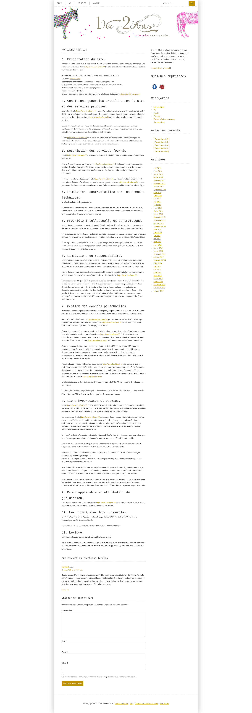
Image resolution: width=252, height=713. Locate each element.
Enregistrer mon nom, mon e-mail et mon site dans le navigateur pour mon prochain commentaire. (99, 677)
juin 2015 (157, 236)
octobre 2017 (158, 187)
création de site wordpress (130, 94)
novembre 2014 (159, 254)
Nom (64, 641)
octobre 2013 (158, 291)
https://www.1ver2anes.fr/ (95, 67)
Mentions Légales (121, 704)
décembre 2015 (159, 217)
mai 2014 (157, 269)
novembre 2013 (159, 288)
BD (70, 3)
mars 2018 (158, 171)
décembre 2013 (159, 285)
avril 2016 (157, 205)
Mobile (96, 3)
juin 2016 (157, 199)
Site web (65, 663)
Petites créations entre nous (164, 119)
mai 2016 (157, 202)
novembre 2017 (159, 183)
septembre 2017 (160, 190)
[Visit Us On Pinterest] (162, 90)
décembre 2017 (159, 180)
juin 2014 (157, 266)
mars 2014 (158, 276)
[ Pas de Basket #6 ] (161, 139)
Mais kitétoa (156, 68)
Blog (59, 3)
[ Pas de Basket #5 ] (161, 142)
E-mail (65, 652)
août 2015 (157, 230)
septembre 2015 (160, 226)
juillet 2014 (158, 263)
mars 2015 (158, 245)
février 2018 (158, 174)
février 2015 (158, 248)
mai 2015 (157, 239)
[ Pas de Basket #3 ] (161, 148)
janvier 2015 (158, 251)
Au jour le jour (159, 107)
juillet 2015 (158, 233)
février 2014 (158, 279)
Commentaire (67, 610)
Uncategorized (159, 122)
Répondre (65, 590)
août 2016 (157, 193)
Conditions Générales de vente (146, 704)
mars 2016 (158, 208)
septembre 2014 (160, 260)
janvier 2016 (158, 214)
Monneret (65, 567)
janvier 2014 (158, 282)
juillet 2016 (158, 196)
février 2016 (158, 211)
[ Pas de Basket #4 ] (161, 145)
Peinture (82, 3)
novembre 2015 (159, 220)
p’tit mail (166, 68)
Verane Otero (75, 79)
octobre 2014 (158, 257)
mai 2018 (157, 168)
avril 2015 (157, 242)
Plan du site (164, 704)
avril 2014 (157, 272)
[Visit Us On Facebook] (154, 90)
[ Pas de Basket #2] (161, 151)
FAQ (131, 704)
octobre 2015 (158, 223)
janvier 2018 (158, 177)
